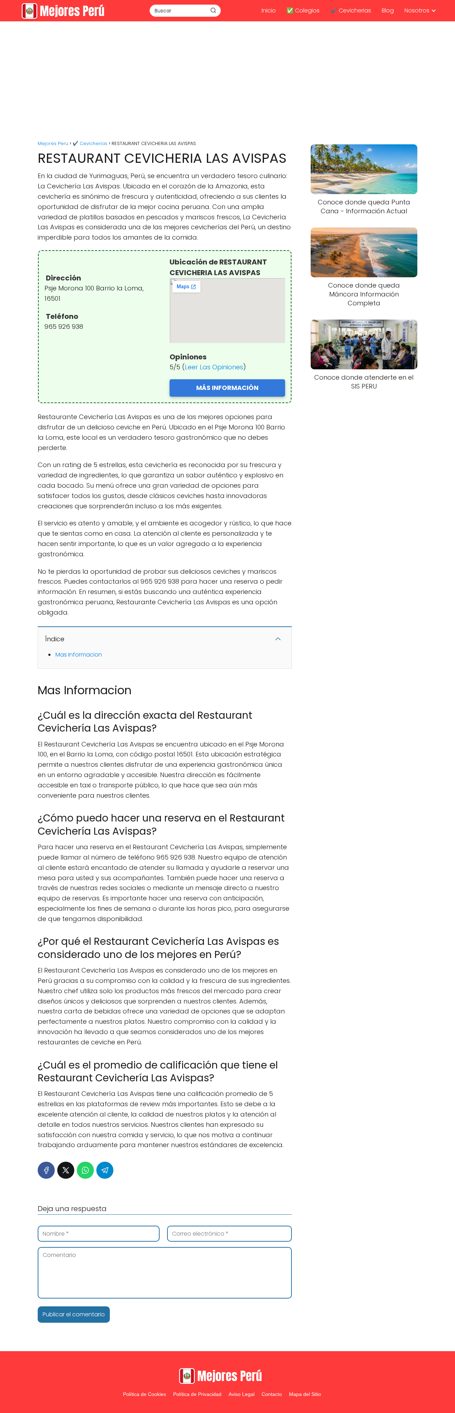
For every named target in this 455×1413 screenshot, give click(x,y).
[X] (65, 1170)
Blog (388, 10)
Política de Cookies (144, 1394)
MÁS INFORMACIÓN (227, 387)
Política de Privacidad (197, 1394)
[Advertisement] (227, 82)
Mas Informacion (78, 655)
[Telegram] (104, 1170)
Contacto (272, 1394)
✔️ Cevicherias (350, 10)
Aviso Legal (242, 1394)
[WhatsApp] (85, 1170)
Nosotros (417, 10)
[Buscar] (213, 10)
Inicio (269, 10)
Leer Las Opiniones (214, 367)
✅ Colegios (303, 10)
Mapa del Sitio (305, 1394)
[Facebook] (46, 1170)
